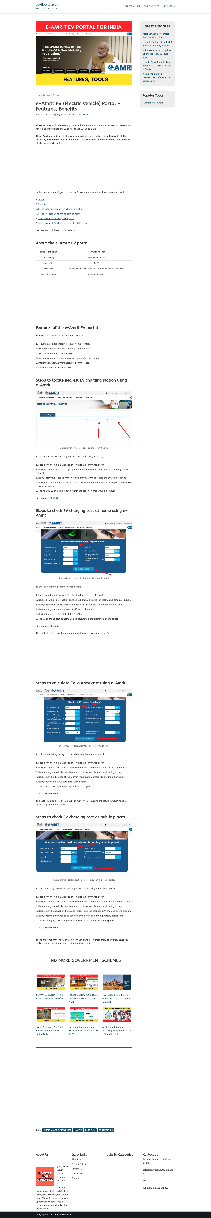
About (41, 199)
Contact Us (77, 1173)
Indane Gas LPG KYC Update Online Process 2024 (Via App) (83, 998)
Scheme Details (106, 1130)
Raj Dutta (61, 114)
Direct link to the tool (48, 626)
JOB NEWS (169, 6)
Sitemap (76, 1178)
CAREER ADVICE (132, 6)
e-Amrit (78, 1130)
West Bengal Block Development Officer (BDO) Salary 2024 (156, 77)
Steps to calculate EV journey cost (56, 218)
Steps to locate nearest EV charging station (60, 209)
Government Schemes (51, 95)
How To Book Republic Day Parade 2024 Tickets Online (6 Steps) (116, 998)
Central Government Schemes (57, 1130)
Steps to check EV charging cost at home (59, 213)
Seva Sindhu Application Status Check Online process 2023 (83, 1030)
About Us (76, 1159)
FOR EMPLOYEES (152, 6)
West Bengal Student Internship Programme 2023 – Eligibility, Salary (116, 1030)
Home (38, 95)
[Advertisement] (84, 170)
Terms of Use (78, 1169)
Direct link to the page (48, 498)
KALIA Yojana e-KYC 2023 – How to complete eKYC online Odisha (50, 1030)
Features (42, 204)
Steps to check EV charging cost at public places (63, 223)
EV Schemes (90, 1130)
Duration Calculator (152, 102)
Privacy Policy (79, 1164)
